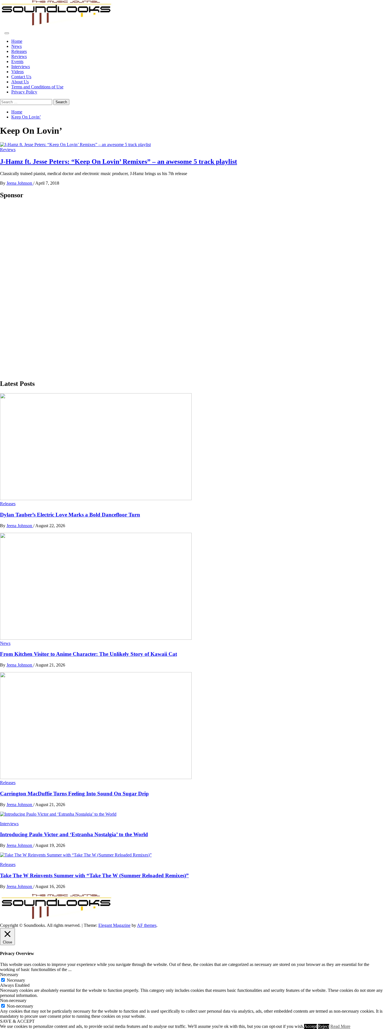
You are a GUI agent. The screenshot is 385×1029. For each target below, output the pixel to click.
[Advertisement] (42, 289)
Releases (19, 51)
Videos (17, 71)
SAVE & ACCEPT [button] (17, 1021)
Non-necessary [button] (13, 1000)
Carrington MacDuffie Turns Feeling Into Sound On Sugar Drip (74, 794)
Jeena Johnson (19, 183)
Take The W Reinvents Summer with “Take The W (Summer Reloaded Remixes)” (94, 875)
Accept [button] (310, 1026)
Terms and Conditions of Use (37, 86)
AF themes (146, 925)
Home (16, 41)
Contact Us (21, 76)
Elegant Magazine (114, 925)
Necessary (16, 980)
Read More (340, 1026)
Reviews (19, 56)
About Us (20, 81)
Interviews (20, 66)
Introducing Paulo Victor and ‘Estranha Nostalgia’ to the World (74, 834)
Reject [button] (323, 1026)
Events (17, 61)
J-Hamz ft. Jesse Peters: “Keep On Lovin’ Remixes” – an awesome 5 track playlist (118, 161)
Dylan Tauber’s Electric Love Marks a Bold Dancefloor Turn (70, 515)
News (16, 46)
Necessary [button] (9, 974)
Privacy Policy (24, 92)
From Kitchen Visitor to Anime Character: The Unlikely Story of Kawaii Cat (88, 654)
